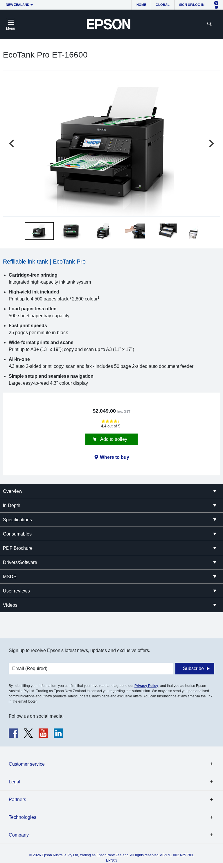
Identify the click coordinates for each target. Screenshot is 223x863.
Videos (10, 605)
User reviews (16, 590)
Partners (17, 799)
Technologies (22, 817)
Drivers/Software (20, 562)
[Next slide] (210, 143)
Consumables (17, 533)
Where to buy (114, 457)
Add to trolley (113, 439)
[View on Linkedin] (58, 733)
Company (19, 834)
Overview (12, 491)
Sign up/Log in (191, 4)
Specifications (17, 519)
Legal (14, 781)
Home (141, 4)
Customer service (27, 764)
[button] (39, 231)
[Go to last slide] (12, 143)
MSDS (10, 576)
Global (163, 4)
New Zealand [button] (17, 4)
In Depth (11, 505)
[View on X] (28, 733)
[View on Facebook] (13, 733)
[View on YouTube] (43, 733)
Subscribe (193, 668)
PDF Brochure (18, 548)
